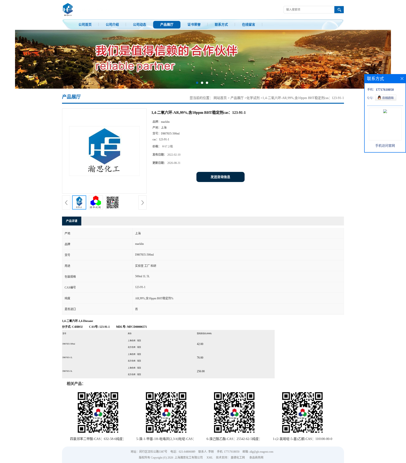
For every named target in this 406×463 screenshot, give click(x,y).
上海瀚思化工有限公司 (189, 457)
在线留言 (248, 24)
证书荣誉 (194, 24)
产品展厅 (166, 24)
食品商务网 (256, 457)
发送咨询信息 (220, 177)
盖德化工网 (238, 457)
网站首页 (220, 98)
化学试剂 (253, 98)
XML (210, 457)
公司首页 (85, 24)
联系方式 (221, 24)
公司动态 (139, 24)
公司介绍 (112, 24)
